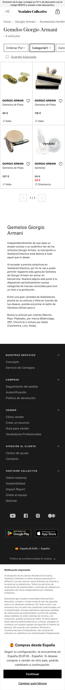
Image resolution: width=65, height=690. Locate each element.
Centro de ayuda (17, 453)
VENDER (11, 410)
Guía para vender (17, 428)
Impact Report (15, 489)
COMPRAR (12, 379)
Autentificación (16, 392)
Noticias (11, 500)
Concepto (12, 362)
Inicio (7, 21)
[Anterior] (23, 197)
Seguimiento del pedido (22, 386)
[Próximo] (41, 197)
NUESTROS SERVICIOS (21, 355)
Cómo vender (15, 417)
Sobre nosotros (16, 477)
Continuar (32, 674)
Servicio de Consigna (20, 367)
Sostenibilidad (15, 483)
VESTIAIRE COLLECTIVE (22, 471)
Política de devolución (21, 398)
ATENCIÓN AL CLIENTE (21, 446)
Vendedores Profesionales (23, 434)
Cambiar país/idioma (32, 683)
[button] (57, 11)
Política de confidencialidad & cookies (31, 558)
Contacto (12, 459)
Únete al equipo (16, 495)
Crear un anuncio (17, 422)
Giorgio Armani (25, 21)
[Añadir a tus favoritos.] (28, 101)
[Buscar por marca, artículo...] (7, 11)
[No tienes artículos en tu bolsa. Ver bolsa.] (57, 11)
